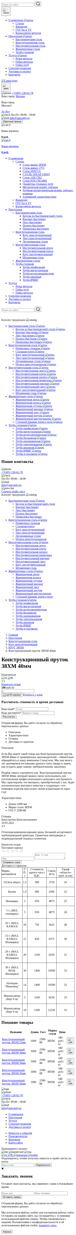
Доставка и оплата (19, 299)
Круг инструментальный (38, 254)
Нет (7, 111)
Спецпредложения (19, 295)
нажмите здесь (47, 1225)
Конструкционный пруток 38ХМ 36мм (14, 1061)
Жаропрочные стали (28, 260)
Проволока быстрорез (36, 228)
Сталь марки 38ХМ (34, 164)
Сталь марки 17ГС (34, 167)
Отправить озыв (11, 862)
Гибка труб (22, 289)
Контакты (14, 302)
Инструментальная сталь (30, 244)
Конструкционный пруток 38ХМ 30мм (14, 1051)
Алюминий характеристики (39, 196)
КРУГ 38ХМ (16, 647)
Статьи (20, 161)
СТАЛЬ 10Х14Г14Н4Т (36, 174)
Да (3, 111)
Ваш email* (8, 709)
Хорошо (7, 1231)
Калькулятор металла (28, 206)
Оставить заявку (12, 1197)
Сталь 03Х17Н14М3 (35, 180)
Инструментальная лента (38, 247)
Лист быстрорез (32, 222)
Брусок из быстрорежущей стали (42, 215)
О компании (15, 158)
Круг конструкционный (37, 235)
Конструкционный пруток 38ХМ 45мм (14, 1072)
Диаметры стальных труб (38, 183)
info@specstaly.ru (20, 117)
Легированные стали (35, 241)
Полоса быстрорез (34, 225)
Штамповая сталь (33, 257)
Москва (20, 96)
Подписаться (43, 1165)
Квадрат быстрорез (34, 219)
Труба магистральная (35, 270)
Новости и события (20, 1133)
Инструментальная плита (38, 251)
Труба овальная (32, 276)
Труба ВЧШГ (30, 279)
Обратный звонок (12, 121)
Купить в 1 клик (33, 694)
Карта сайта (15, 1142)
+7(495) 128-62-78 (22, 93)
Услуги (12, 283)
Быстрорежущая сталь (29, 212)
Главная (13, 634)
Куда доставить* (11, 712)
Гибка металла (24, 292)
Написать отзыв (11, 684)
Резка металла (24, 286)
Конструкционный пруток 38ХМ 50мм (14, 1082)
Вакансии (21, 199)
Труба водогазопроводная (38, 273)
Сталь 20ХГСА (32, 171)
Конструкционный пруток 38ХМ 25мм (14, 1041)
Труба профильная (34, 267)
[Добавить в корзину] (70, 1040)
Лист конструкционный (37, 238)
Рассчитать (9, 716)
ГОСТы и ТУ (23, 203)
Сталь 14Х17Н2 (32, 177)
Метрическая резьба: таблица (40, 187)
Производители (17, 1136)
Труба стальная (25, 263)
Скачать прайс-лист (13, 491)
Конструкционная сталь (30, 231)
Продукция (15, 209)
